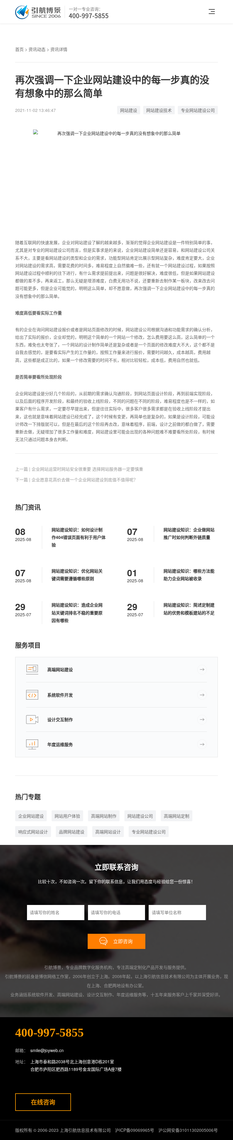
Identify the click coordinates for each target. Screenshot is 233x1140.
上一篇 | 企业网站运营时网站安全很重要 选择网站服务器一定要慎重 (79, 469)
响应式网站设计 (33, 832)
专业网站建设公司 (198, 110)
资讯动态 (37, 49)
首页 (19, 49)
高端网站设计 (108, 832)
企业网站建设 (31, 816)
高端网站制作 (103, 816)
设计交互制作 (60, 719)
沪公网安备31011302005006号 (188, 1130)
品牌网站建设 (71, 832)
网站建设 (128, 110)
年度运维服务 (60, 744)
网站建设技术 (159, 110)
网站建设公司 (140, 816)
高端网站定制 (176, 816)
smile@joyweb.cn (47, 1050)
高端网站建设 (60, 669)
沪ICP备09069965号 (134, 1130)
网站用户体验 (67, 816)
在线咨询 (43, 1102)
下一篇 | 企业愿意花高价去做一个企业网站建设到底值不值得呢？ (76, 479)
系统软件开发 (60, 695)
